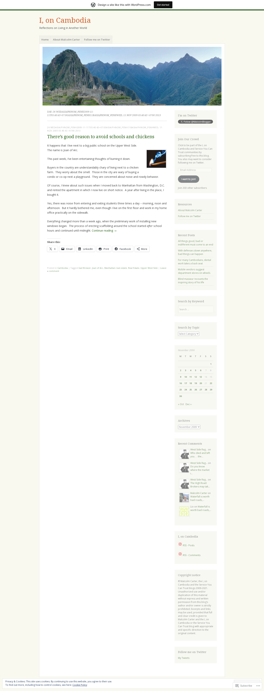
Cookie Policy (79, 685)
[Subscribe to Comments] (180, 555)
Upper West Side (149, 267)
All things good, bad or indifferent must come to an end (195, 242)
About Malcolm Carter (66, 39)
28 (206, 389)
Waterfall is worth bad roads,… (199, 498)
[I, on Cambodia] (132, 76)
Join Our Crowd (188, 139)
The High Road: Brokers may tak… (200, 484)
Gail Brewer (84, 267)
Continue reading (104, 230)
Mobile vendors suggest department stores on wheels (194, 271)
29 (211, 389)
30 (180, 396)
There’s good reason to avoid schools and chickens (100, 136)
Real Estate (133, 267)
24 (185, 389)
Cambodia (62, 267)
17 (185, 383)
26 (195, 389)
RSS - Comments (191, 555)
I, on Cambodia (65, 20)
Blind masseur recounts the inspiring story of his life (193, 280)
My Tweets (183, 658)
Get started (163, 4)
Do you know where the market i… (199, 470)
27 (200, 389)
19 (195, 383)
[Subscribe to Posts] (180, 545)
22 (211, 383)
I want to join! (188, 179)
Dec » (189, 404)
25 (190, 389)
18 (190, 383)
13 (200, 376)
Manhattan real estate (115, 267)
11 (190, 376)
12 (195, 376)
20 (200, 383)
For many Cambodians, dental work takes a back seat (194, 261)
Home (45, 39)
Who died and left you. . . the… (200, 454)
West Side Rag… (198, 449)
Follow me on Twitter (97, 39)
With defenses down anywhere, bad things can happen (195, 252)
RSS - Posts (188, 545)
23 (180, 389)
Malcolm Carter (198, 493)
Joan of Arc (97, 267)
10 (185, 376)
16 (180, 383)
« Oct (181, 404)
